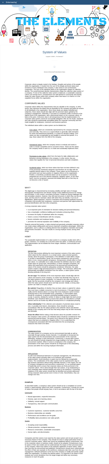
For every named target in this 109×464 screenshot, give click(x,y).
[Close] (3, 2)
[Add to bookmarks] (54, 67)
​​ (54, 81)
